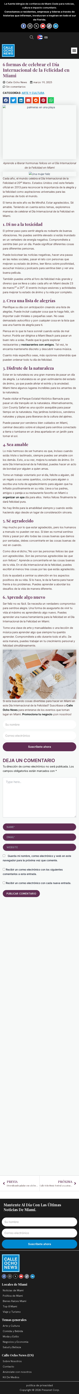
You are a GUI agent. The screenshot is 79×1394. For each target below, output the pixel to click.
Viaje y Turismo (12, 1311)
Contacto (8, 1366)
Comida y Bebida (13, 1331)
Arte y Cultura (33, 93)
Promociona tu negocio (36, 714)
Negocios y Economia (15, 1341)
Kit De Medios (11, 1377)
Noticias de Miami (13, 1290)
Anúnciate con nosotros (17, 1372)
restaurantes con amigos (37, 344)
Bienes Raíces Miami (14, 1301)
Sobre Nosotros (12, 1361)
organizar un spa (13, 497)
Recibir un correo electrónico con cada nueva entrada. (38, 883)
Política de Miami (13, 1295)
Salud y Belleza (12, 1347)
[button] (74, 51)
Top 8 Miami (10, 1306)
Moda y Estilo (11, 1336)
